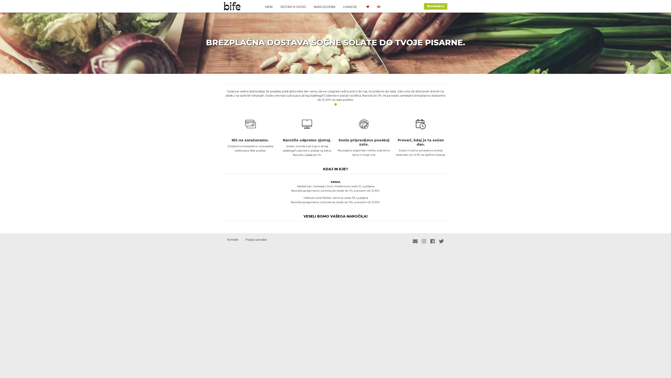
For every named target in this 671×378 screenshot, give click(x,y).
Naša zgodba (324, 7)
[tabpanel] (335, 95)
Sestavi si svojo (293, 7)
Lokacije (350, 7)
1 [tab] (335, 104)
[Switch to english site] (378, 6)
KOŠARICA (437, 6)
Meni (269, 7)
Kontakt (233, 239)
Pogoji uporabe (256, 239)
